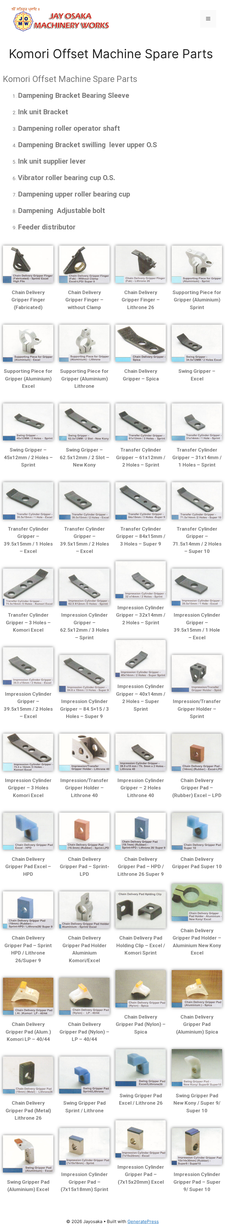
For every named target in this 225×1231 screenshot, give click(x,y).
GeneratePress (143, 1221)
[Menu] (208, 19)
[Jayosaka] (60, 18)
